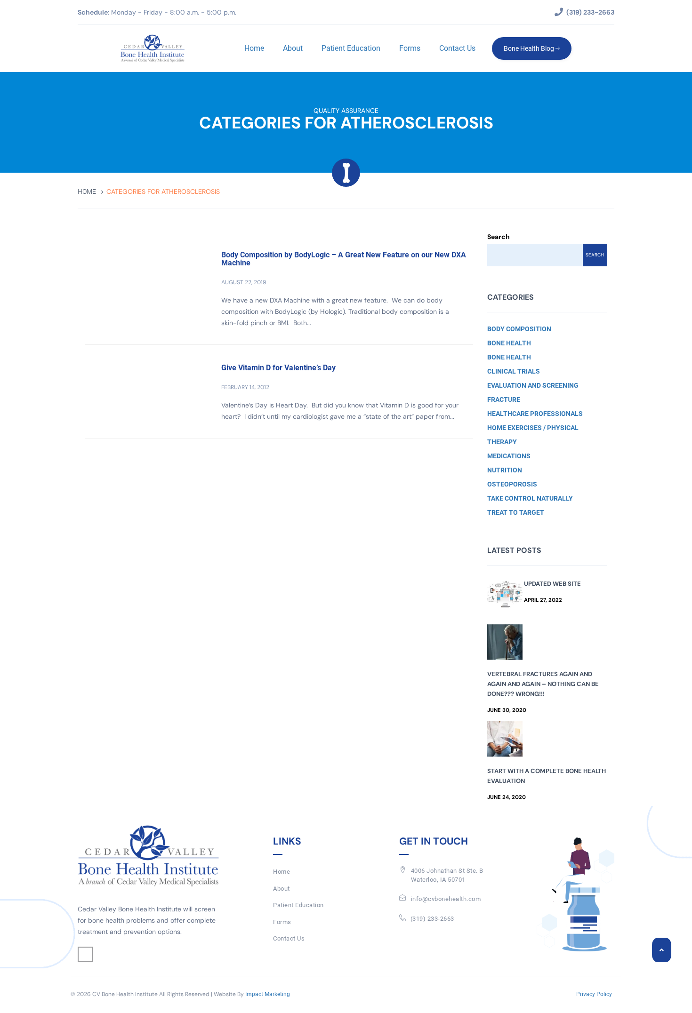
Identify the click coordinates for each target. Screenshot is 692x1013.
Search (498, 236)
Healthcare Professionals (535, 413)
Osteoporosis (512, 484)
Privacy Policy (594, 994)
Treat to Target (515, 512)
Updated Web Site (552, 584)
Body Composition (519, 329)
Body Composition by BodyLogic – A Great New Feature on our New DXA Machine (343, 259)
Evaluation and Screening (533, 385)
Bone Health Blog (529, 48)
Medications (509, 456)
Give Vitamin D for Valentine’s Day (278, 368)
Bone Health (509, 343)
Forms (409, 48)
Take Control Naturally (530, 498)
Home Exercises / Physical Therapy (533, 435)
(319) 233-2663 (432, 918)
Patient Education (351, 48)
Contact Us (457, 48)
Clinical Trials (513, 371)
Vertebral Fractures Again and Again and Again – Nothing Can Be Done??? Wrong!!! (543, 684)
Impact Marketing (267, 994)
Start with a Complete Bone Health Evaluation (546, 776)
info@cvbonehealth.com (446, 898)
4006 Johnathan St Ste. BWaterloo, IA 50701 (447, 875)
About (293, 48)
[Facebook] (85, 954)
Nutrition (504, 470)
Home (254, 48)
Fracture (503, 399)
